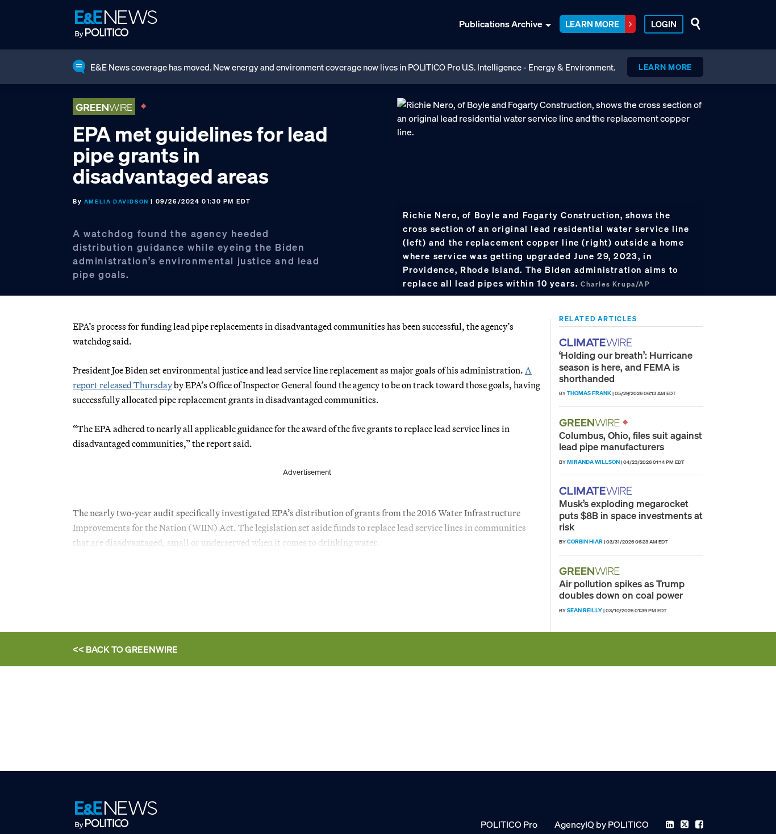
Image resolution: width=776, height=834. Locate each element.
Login (664, 24)
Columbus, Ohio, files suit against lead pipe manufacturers (630, 441)
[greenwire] (591, 422)
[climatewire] (597, 342)
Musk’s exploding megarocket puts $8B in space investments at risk (631, 515)
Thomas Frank (589, 393)
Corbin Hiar (585, 541)
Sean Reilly (584, 610)
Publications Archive (501, 24)
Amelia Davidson (116, 201)
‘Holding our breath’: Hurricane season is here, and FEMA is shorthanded (625, 366)
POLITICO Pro (509, 824)
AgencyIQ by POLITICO (601, 824)
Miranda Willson (593, 462)
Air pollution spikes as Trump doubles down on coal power (622, 589)
